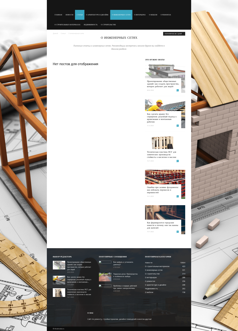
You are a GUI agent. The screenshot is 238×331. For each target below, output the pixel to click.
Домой (55, 33)
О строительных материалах (67, 25)
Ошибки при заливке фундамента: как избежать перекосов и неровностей (163, 190)
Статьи (80, 15)
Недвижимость (90, 25)
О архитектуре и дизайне (97, 15)
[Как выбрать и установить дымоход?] (105, 265)
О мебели (153, 15)
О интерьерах (140, 15)
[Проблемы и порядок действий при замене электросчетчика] (105, 289)
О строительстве (108, 25)
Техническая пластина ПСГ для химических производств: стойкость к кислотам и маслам (161, 154)
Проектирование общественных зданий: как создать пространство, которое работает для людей (163, 84)
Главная (58, 15)
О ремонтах (166, 15)
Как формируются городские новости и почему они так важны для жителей (162, 225)
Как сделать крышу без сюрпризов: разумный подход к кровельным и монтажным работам (162, 118)
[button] (182, 15)
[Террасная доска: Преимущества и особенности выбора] (105, 277)
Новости (69, 15)
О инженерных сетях (121, 15)
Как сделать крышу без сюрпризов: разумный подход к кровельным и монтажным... (79, 279)
